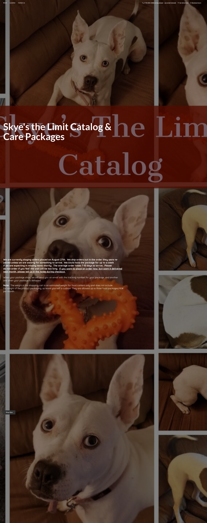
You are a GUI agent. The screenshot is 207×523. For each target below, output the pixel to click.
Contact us (21, 3)
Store (5, 3)
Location (12, 3)
